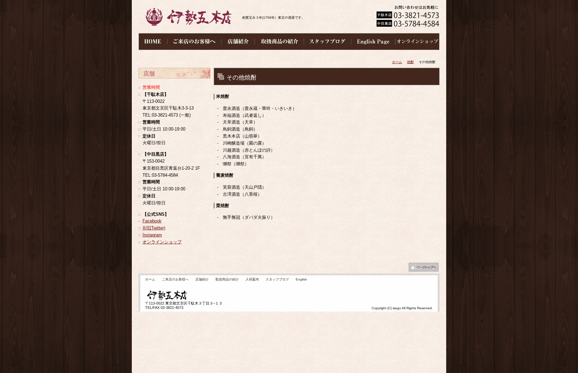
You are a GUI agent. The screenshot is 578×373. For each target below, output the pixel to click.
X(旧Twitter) (153, 227)
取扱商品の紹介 (227, 279)
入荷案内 (252, 279)
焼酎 (410, 62)
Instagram (152, 234)
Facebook (152, 220)
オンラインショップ (162, 241)
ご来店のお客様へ (175, 279)
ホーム (397, 62)
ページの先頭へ (423, 268)
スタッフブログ (277, 279)
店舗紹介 (202, 279)
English (301, 279)
